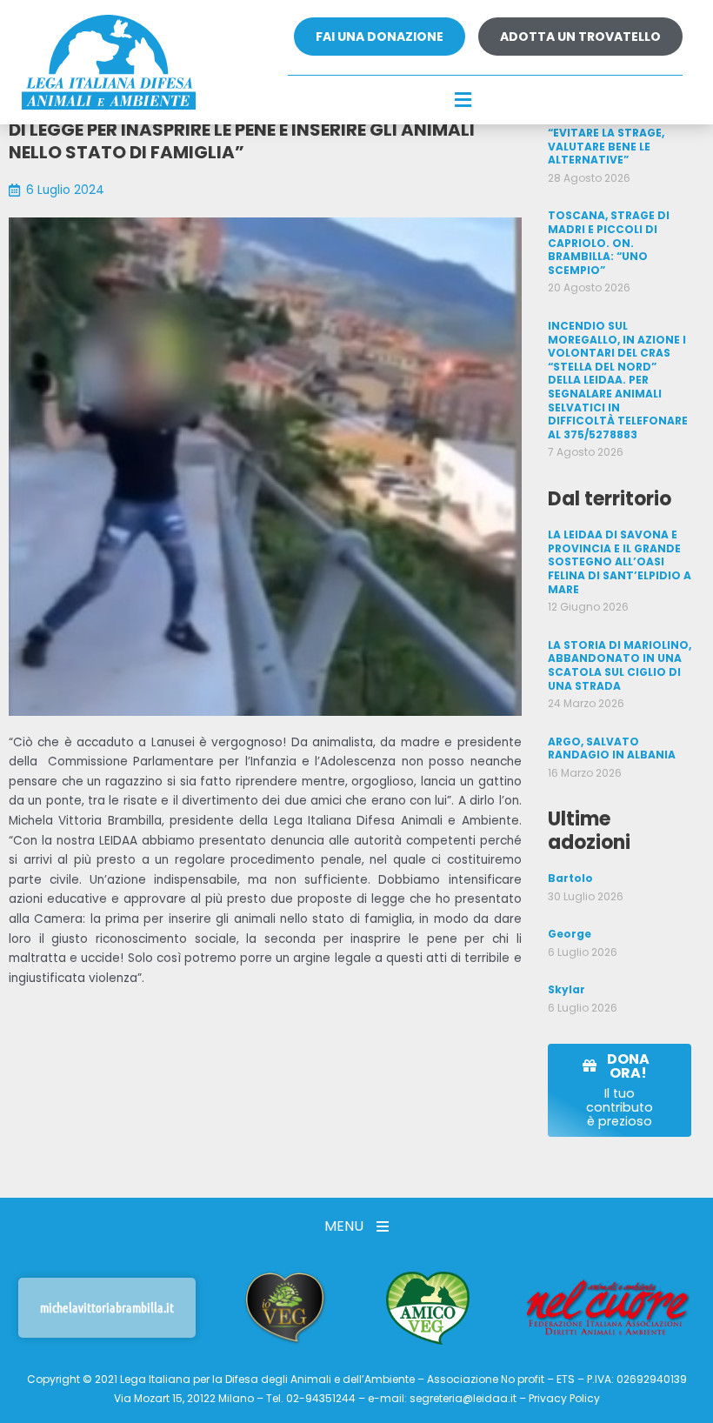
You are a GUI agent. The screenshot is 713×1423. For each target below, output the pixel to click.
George (569, 933)
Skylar (566, 989)
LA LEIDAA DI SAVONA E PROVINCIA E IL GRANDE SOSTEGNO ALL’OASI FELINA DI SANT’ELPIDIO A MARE (619, 561)
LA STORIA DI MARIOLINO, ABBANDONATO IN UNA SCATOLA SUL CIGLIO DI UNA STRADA (619, 665)
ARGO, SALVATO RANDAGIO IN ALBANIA (612, 748)
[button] (463, 100)
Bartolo (570, 878)
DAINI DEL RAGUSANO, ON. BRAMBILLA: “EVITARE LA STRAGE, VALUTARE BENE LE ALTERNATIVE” (610, 132)
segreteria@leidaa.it (463, 1398)
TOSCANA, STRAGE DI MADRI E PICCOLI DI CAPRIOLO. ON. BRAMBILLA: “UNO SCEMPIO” (609, 242)
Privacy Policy (564, 1398)
